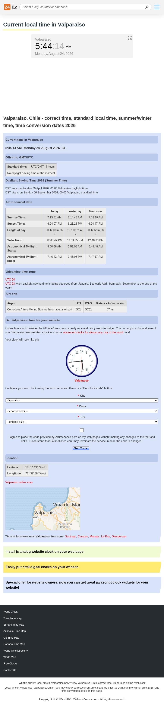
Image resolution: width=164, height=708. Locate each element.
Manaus (95, 536)
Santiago (70, 536)
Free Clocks (10, 663)
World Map (9, 657)
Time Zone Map (12, 618)
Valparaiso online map (18, 482)
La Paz (105, 536)
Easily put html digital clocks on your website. (42, 567)
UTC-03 (10, 283)
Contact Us (9, 670)
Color (81, 406)
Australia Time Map (14, 631)
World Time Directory (15, 650)
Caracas (83, 536)
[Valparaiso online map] (42, 529)
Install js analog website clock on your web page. (45, 551)
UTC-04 (10, 279)
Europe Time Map (13, 624)
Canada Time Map (14, 644)
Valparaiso (82, 380)
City (81, 395)
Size (82, 417)
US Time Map (11, 637)
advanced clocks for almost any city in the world (93, 332)
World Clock (10, 611)
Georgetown (119, 536)
